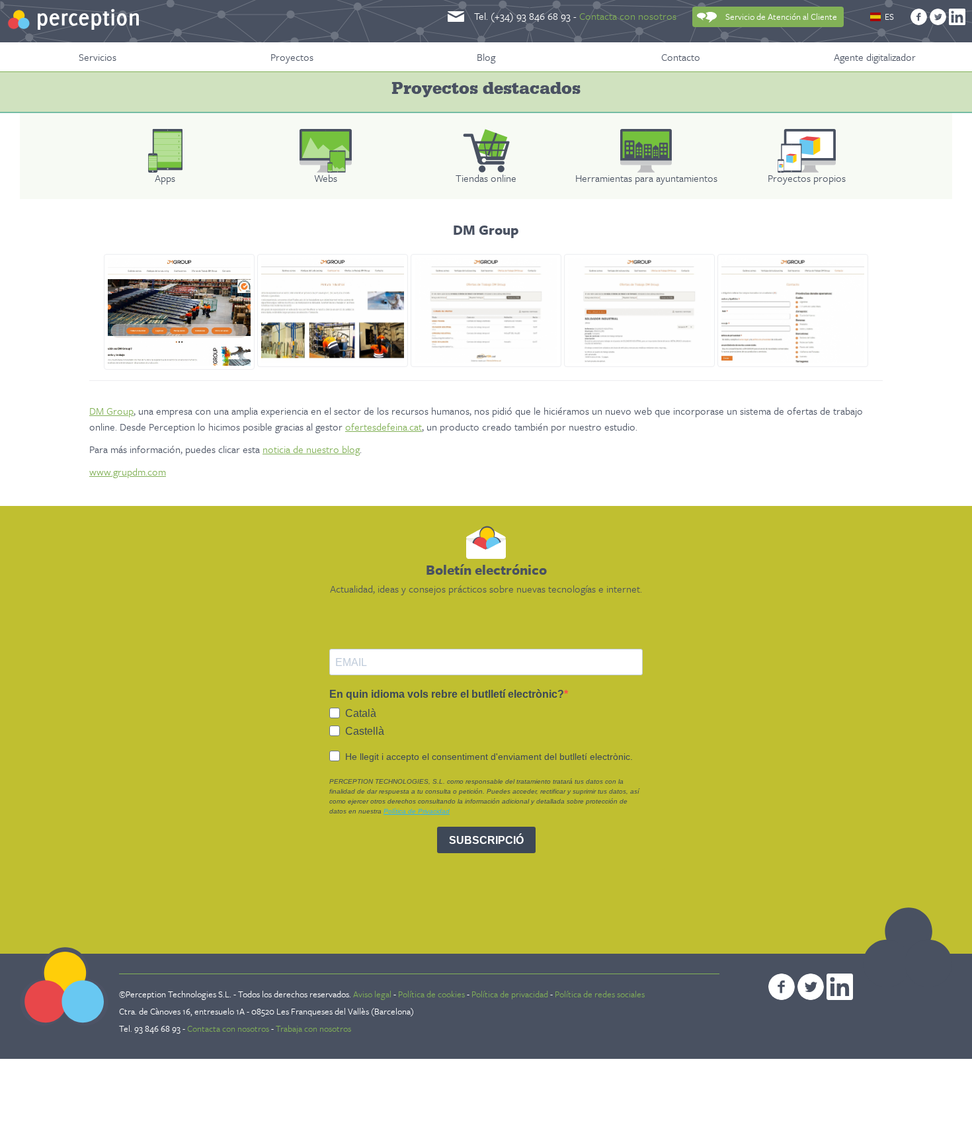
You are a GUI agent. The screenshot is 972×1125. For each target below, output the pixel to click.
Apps (165, 178)
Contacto (680, 57)
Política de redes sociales (600, 994)
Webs (325, 178)
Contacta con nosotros (627, 16)
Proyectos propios (807, 178)
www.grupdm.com (127, 471)
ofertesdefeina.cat (383, 426)
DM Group (111, 410)
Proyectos (291, 57)
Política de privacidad (509, 994)
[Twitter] (938, 17)
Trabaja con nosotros (313, 1028)
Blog (486, 57)
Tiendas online (486, 178)
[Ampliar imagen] (179, 312)
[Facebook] (919, 17)
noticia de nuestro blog (311, 449)
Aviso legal (372, 994)
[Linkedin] (957, 17)
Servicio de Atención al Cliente (781, 16)
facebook (781, 987)
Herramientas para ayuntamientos (646, 178)
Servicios (97, 57)
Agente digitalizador (875, 57)
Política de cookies (431, 994)
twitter (810, 987)
